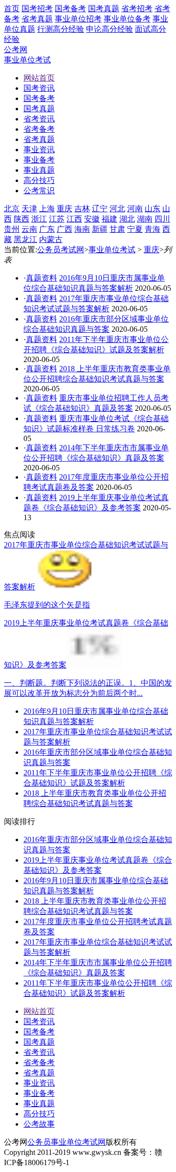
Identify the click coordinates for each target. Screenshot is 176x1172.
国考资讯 (39, 1021)
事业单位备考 (127, 19)
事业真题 (39, 1103)
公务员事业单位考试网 (66, 1142)
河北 (117, 208)
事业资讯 (39, 1083)
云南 (29, 229)
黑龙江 (25, 239)
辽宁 (100, 208)
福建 (109, 219)
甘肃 (117, 229)
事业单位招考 (78, 19)
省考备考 (39, 1062)
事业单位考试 (27, 60)
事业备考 (39, 1093)
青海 (152, 229)
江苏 (57, 219)
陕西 (21, 219)
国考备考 (70, 8)
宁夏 (135, 229)
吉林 (82, 208)
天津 (29, 208)
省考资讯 (39, 1052)
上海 (47, 208)
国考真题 (103, 8)
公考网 (15, 49)
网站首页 (39, 1011)
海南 (82, 229)
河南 (135, 208)
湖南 (145, 219)
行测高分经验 (60, 29)
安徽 (92, 219)
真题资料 (41, 278)
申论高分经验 (109, 29)
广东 (47, 229)
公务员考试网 (60, 249)
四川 (162, 219)
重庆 (64, 208)
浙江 (39, 219)
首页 (12, 8)
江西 (74, 219)
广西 (64, 229)
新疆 (100, 229)
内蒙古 (51, 239)
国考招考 (37, 8)
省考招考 (137, 8)
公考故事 (39, 1124)
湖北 (127, 219)
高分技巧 (39, 1114)
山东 (152, 208)
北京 (12, 208)
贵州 (12, 229)
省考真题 (37, 19)
